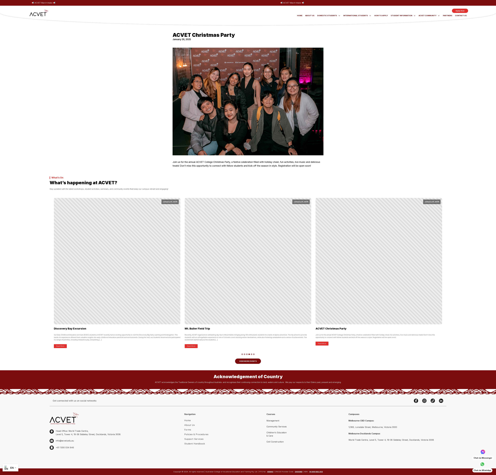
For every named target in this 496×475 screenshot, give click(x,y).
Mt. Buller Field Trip (197, 328)
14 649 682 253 (316, 472)
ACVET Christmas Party (331, 328)
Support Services (194, 439)
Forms (187, 429)
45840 (270, 472)
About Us (309, 15)
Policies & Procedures (196, 434)
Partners (447, 15)
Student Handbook (194, 443)
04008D (298, 472)
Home (299, 15)
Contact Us (461, 15)
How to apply (381, 15)
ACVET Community (427, 15)
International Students (355, 15)
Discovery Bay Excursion (70, 328)
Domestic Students (327, 15)
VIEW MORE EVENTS (248, 361)
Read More (60, 346)
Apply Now (460, 11)
